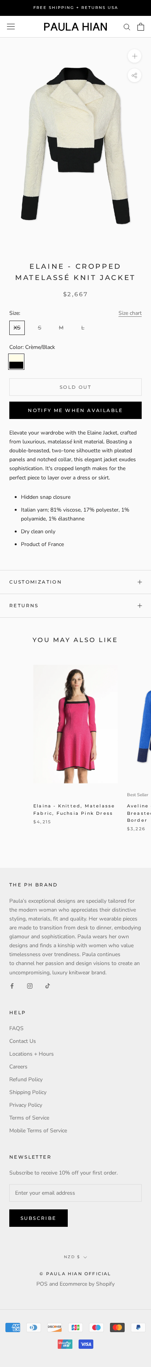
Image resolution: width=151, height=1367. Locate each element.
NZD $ (72, 1256)
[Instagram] (30, 985)
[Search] (127, 26)
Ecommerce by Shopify (87, 1284)
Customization (35, 582)
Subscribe (39, 1218)
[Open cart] (140, 27)
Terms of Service (29, 1117)
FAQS (16, 1028)
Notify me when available (75, 410)
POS (42, 1284)
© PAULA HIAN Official (75, 1273)
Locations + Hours (31, 1054)
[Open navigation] (11, 26)
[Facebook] (12, 985)
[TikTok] (47, 985)
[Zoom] (134, 56)
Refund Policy (26, 1079)
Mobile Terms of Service (38, 1130)
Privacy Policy (25, 1105)
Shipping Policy (27, 1092)
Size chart (130, 313)
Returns (24, 605)
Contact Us (22, 1041)
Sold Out (75, 387)
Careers (18, 1066)
